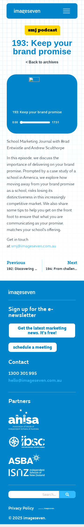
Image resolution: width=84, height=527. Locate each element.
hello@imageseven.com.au (35, 380)
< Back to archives (42, 62)
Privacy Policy (21, 508)
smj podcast (42, 30)
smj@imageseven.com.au (33, 246)
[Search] (67, 494)
